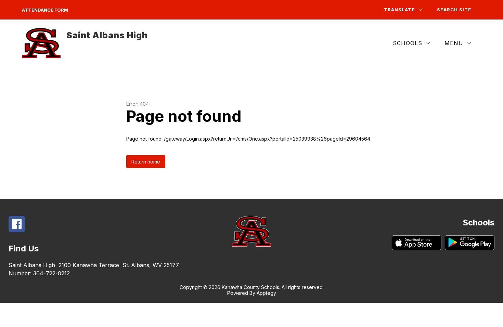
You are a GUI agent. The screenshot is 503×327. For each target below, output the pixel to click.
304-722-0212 (51, 273)
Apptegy (266, 293)
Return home (145, 162)
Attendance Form (45, 10)
